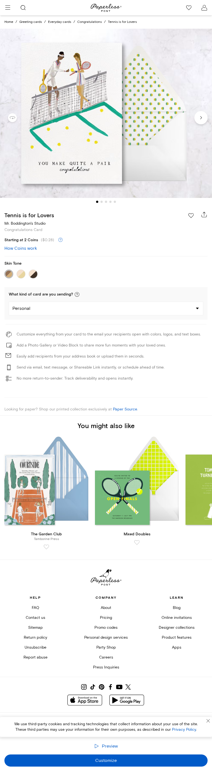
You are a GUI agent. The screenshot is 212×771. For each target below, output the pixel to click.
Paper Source (125, 409)
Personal (21, 308)
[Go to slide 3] (106, 202)
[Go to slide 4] (110, 202)
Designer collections (177, 627)
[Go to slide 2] (101, 202)
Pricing (106, 617)
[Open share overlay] (204, 214)
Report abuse (35, 657)
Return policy (35, 637)
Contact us (35, 617)
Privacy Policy (184, 729)
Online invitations (176, 617)
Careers (106, 657)
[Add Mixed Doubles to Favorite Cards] (137, 542)
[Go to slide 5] (115, 202)
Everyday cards (59, 22)
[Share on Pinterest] (101, 687)
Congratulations (89, 22)
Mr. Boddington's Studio (25, 223)
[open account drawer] (204, 7)
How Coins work (20, 248)
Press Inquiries (106, 667)
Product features (177, 637)
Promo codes (106, 627)
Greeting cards (30, 22)
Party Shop (106, 647)
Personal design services (106, 637)
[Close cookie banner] (208, 721)
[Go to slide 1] (97, 202)
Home (8, 22)
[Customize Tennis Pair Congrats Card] (106, 113)
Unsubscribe (35, 647)
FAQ (35, 607)
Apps (176, 647)
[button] (77, 294)
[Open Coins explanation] (60, 240)
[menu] (7, 7)
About (106, 607)
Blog (177, 607)
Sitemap (35, 627)
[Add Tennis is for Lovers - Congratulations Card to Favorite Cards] (191, 215)
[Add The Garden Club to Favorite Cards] (46, 547)
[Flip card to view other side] (16, 117)
